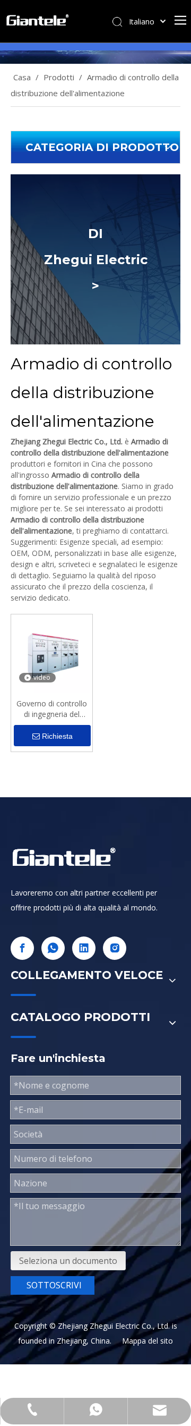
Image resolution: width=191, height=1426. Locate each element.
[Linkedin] (84, 948)
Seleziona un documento (68, 1261)
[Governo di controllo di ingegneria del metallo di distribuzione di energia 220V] (52, 654)
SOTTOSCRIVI (54, 1285)
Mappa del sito (147, 1341)
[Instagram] (114, 948)
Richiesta (57, 736)
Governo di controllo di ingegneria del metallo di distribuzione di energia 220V (51, 709)
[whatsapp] (53, 948)
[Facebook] (22, 948)
